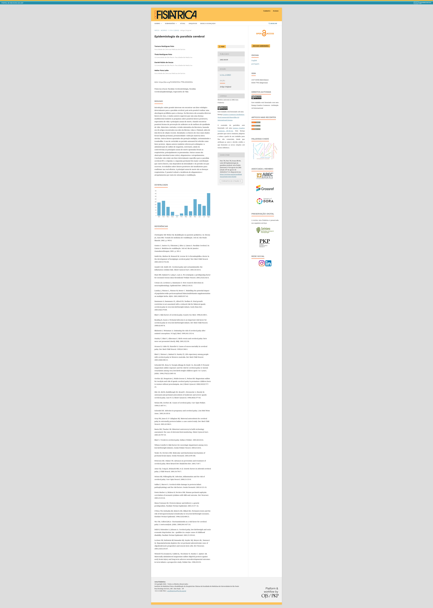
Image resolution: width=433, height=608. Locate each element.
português (255, 64)
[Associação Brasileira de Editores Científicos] (265, 178)
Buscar (273, 23)
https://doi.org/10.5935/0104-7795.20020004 (176, 82)
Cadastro (266, 11)
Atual (182, 23)
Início (156, 30)
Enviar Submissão (261, 46)
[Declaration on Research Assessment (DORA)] (265, 204)
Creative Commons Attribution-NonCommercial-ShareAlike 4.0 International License (231, 117)
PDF (222, 46)
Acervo (164, 30)
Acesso (276, 11)
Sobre (157, 23)
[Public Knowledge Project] (265, 247)
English (254, 60)
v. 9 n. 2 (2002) (173, 30)
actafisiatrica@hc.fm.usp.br (176, 591)
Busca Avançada (207, 23)
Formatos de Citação (230, 181)
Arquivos (193, 23)
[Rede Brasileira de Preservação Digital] (265, 233)
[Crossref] (265, 191)
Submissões (170, 23)
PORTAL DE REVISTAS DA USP (12, 3)
